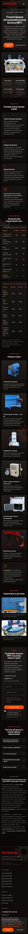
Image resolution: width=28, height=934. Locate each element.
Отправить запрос (14, 707)
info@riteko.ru (8, 678)
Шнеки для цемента (7, 886)
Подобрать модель (8, 45)
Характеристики (20, 45)
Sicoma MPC (19, 784)
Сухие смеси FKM (6, 884)
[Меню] (23, 3)
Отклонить (20, 929)
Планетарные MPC (7, 873)
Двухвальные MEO (7, 881)
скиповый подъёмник (8, 809)
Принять (7, 929)
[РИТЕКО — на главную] (10, 4)
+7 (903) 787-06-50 (10, 676)
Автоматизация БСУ (7, 897)
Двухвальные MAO (7, 876)
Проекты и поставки (7, 900)
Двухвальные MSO (7, 878)
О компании (5, 903)
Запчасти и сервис (7, 895)
